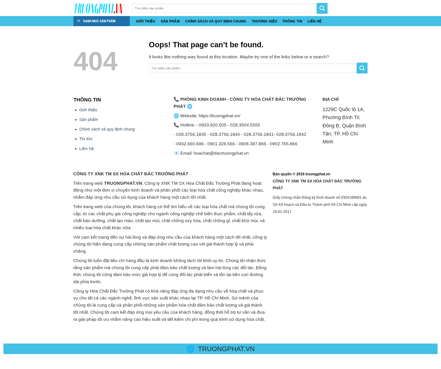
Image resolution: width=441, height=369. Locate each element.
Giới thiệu (145, 21)
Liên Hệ (315, 21)
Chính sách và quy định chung (215, 21)
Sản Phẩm (170, 21)
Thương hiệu (264, 21)
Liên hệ (86, 148)
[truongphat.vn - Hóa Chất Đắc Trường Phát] (99, 8)
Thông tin (292, 21)
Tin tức (86, 138)
